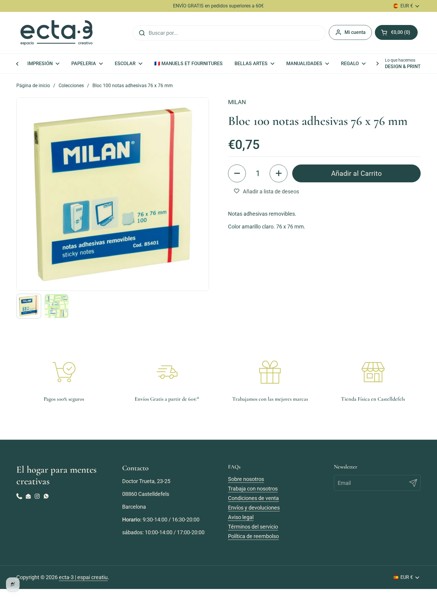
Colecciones (71, 85)
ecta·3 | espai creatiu (83, 577)
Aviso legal (241, 517)
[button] (237, 173)
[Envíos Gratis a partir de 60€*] (167, 372)
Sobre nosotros (246, 479)
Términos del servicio (253, 527)
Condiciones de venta (253, 498)
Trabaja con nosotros (253, 488)
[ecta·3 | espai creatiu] (56, 33)
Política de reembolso (253, 536)
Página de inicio (33, 85)
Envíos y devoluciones (254, 507)
